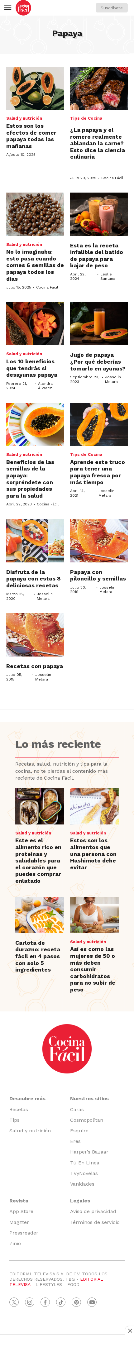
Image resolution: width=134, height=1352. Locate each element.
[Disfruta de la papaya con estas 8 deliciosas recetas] (35, 540)
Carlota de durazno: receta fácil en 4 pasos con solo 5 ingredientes (37, 956)
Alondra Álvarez (45, 385)
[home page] (23, 8)
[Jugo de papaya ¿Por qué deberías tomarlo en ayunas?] (99, 324)
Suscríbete (112, 7)
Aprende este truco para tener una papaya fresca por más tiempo (97, 472)
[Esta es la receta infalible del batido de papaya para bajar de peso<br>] (99, 214)
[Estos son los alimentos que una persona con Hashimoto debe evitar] (94, 806)
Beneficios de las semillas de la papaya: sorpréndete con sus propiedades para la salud (30, 479)
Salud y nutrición (24, 118)
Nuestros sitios (89, 1098)
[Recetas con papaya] (35, 635)
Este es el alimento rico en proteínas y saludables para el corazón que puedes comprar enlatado (38, 860)
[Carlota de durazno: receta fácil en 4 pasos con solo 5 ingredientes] (39, 915)
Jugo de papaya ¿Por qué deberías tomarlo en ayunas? (98, 361)
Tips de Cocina (86, 118)
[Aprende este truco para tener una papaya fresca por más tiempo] (99, 424)
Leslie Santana (107, 276)
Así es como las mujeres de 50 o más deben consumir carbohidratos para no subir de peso (92, 969)
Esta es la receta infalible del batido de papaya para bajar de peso (96, 255)
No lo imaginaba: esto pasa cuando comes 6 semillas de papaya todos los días (35, 265)
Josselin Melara (113, 379)
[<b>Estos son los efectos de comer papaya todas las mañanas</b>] (35, 88)
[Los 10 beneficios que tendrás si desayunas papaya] (35, 324)
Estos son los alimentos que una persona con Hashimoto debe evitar (93, 853)
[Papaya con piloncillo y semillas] (99, 540)
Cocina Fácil (112, 178)
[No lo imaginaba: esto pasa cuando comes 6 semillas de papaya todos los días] (35, 214)
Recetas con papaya (34, 666)
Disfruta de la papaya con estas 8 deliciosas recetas (33, 579)
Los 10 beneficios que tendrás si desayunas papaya (31, 368)
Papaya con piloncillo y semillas (98, 575)
